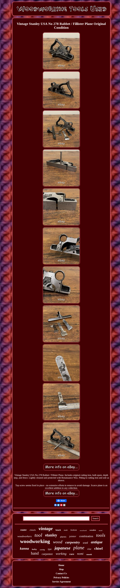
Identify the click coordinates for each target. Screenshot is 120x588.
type (50, 549)
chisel (98, 548)
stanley (51, 535)
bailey (34, 549)
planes (63, 537)
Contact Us (61, 573)
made (66, 530)
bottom (74, 530)
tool (38, 535)
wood (57, 542)
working (61, 553)
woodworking (35, 541)
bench (58, 530)
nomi (80, 553)
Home (61, 565)
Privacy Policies (61, 577)
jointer (72, 536)
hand (35, 553)
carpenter (47, 553)
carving (42, 549)
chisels (33, 530)
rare (71, 554)
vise (89, 548)
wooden (93, 530)
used (85, 542)
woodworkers (24, 536)
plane (78, 547)
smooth (89, 554)
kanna (24, 548)
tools (100, 535)
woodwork (83, 530)
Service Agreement (61, 581)
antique (97, 542)
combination (86, 536)
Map (61, 569)
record (100, 530)
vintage (46, 528)
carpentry (72, 542)
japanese (62, 548)
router (23, 530)
